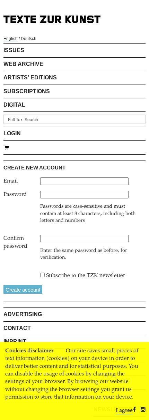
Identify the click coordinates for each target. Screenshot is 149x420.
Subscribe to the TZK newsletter (85, 276)
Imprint (14, 341)
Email (10, 181)
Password (15, 194)
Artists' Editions (30, 77)
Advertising (22, 314)
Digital (14, 105)
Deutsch (28, 38)
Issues (13, 50)
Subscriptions (26, 91)
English (10, 38)
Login (12, 133)
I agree (124, 410)
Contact (17, 328)
